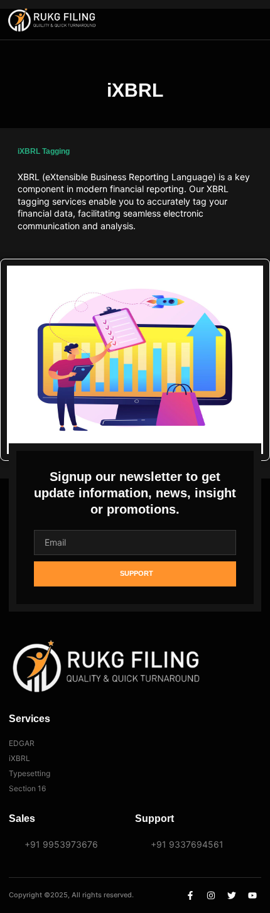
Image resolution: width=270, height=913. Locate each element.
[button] (238, 20)
